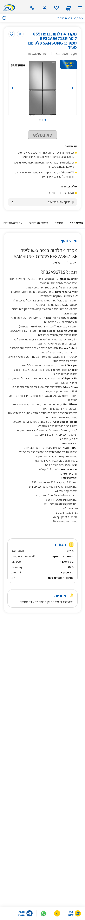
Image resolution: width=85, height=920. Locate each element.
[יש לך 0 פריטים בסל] (68, 8)
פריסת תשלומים (38, 223)
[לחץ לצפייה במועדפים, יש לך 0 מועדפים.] (56, 8)
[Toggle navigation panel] (80, 8)
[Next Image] (67, 88)
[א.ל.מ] (8, 8)
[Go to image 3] (40, 120)
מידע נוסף (76, 223)
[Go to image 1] (45, 120)
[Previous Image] (18, 88)
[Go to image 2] (42, 120)
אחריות (59, 223)
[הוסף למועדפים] (11, 34)
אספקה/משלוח (13, 223)
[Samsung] (18, 65)
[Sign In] (45, 8)
